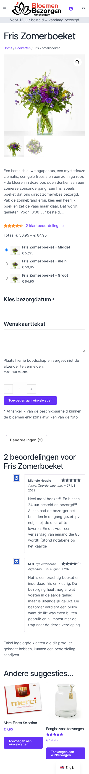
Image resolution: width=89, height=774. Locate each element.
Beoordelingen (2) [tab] (26, 440)
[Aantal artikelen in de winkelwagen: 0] (83, 9)
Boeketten (23, 48)
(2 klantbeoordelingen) (44, 225)
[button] (77, 62)
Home (8, 48)
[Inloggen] (70, 8)
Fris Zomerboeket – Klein (44, 261)
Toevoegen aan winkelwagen (30, 400)
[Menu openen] (4, 8)
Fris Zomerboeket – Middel (46, 247)
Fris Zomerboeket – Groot (45, 275)
